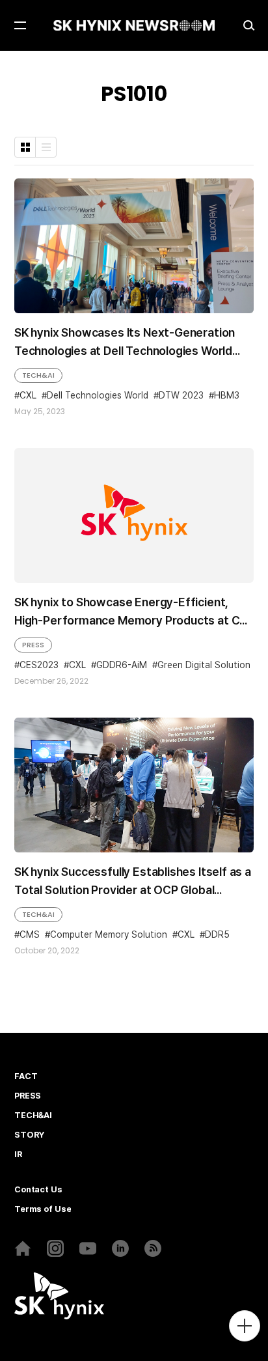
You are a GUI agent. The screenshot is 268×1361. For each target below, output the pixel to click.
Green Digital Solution (203, 664)
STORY (29, 1135)
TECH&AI (38, 375)
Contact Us (38, 1189)
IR (18, 1154)
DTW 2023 (181, 395)
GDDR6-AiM (121, 664)
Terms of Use (42, 1209)
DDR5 (217, 934)
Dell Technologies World (97, 395)
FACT (25, 1076)
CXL (28, 395)
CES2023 (39, 664)
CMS (30, 934)
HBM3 (226, 395)
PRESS (33, 644)
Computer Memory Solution (108, 934)
